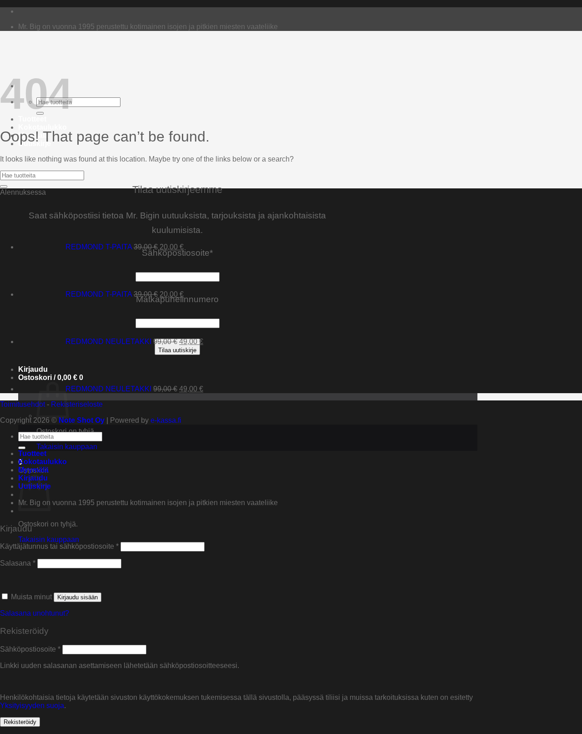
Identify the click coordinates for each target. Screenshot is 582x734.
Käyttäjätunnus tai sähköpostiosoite (59, 546)
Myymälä (33, 470)
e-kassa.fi (166, 420)
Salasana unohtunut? (34, 613)
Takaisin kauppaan (66, 447)
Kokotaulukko (42, 127)
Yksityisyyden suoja (32, 705)
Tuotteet (32, 119)
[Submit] (3, 186)
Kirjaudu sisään (77, 597)
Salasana (17, 563)
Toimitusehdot (22, 404)
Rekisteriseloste (77, 404)
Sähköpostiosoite (30, 649)
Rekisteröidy (20, 722)
